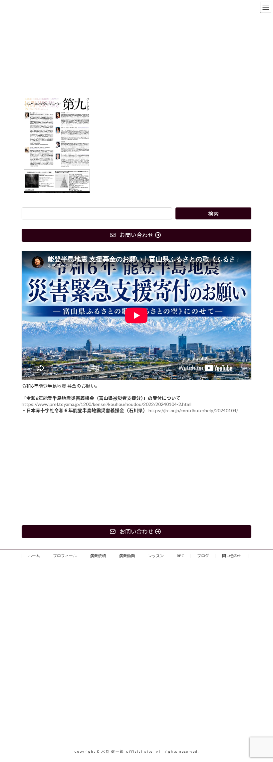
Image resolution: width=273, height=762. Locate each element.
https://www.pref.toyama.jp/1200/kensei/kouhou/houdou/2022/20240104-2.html (106, 404)
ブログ (203, 555)
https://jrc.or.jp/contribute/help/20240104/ (193, 410)
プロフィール (65, 555)
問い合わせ (232, 555)
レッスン (156, 555)
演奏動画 (127, 555)
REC (180, 555)
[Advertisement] (136, 469)
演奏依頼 (98, 555)
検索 (213, 213)
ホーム (34, 555)
